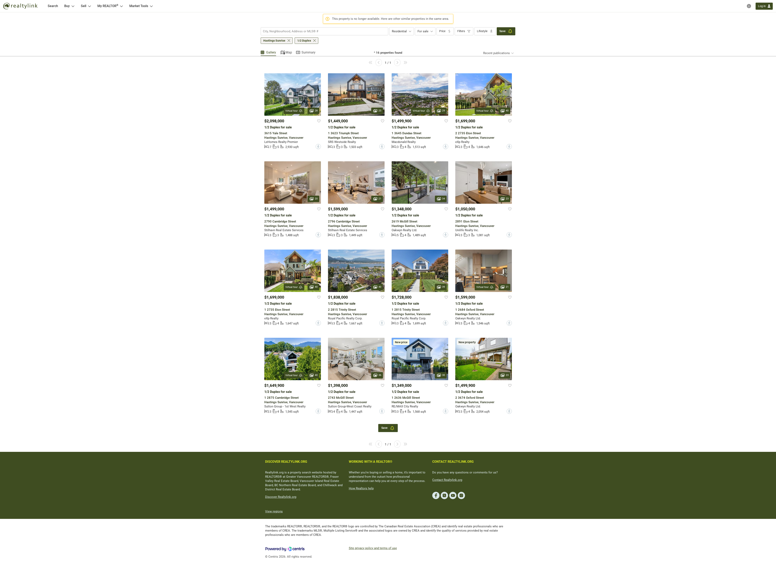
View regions (274, 511)
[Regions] (749, 6)
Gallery (271, 52)
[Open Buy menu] (73, 6)
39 (443, 287)
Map (289, 52)
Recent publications (496, 53)
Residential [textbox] (399, 31)
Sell (83, 6)
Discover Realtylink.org (280, 497)
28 (316, 110)
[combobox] (324, 31)
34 (443, 198)
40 (507, 110)
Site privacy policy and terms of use (373, 548)
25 (380, 110)
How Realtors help (361, 488)
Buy (67, 6)
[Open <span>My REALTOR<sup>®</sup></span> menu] (121, 6)
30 (443, 375)
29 (443, 110)
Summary (308, 52)
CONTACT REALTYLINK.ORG (453, 462)
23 (507, 198)
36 (380, 375)
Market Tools (138, 6)
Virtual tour (291, 110)
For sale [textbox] (423, 31)
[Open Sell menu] (89, 6)
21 (380, 198)
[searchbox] (322, 31)
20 (316, 198)
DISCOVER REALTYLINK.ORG (286, 462)
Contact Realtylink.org (447, 480)
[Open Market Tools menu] (151, 6)
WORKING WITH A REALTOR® (370, 462)
